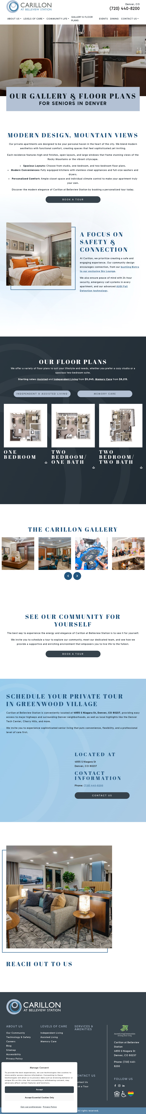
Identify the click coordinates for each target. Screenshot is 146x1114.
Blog (9, 1045)
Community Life (56, 18)
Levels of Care (33, 18)
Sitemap (11, 1050)
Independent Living (66, 379)
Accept (39, 1089)
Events (103, 18)
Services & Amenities (84, 1028)
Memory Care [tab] (105, 393)
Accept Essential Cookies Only (39, 1097)
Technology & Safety (18, 1037)
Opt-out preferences (31, 1107)
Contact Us (129, 18)
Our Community (15, 1032)
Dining (114, 18)
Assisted (42, 379)
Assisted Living (49, 1037)
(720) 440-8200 (125, 8)
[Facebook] (115, 1085)
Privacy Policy (50, 1107)
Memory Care (103, 379)
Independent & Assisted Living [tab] (42, 393)
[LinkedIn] (123, 1085)
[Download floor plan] (46, 462)
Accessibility (13, 1054)
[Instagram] (119, 1085)
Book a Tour (73, 199)
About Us (13, 18)
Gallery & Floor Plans (82, 19)
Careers (10, 1041)
